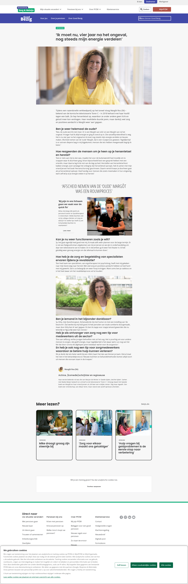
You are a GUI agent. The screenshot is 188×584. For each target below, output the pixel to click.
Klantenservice (113, 9)
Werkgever (163, 1)
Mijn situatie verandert (49, 9)
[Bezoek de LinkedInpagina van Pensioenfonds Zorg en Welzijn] (129, 517)
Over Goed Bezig (75, 18)
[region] (94, 565)
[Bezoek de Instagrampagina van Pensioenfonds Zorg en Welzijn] (125, 517)
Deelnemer (150, 1)
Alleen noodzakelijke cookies (144, 565)
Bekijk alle (145, 404)
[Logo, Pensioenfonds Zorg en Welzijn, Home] (26, 9)
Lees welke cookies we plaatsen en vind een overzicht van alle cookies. (32, 577)
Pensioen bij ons (74, 9)
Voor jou (43, 18)
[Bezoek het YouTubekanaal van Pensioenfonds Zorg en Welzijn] (133, 517)
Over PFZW (93, 9)
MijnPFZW (163, 9)
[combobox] (154, 18)
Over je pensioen (58, 18)
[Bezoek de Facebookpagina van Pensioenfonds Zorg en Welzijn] (121, 517)
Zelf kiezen (121, 565)
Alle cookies (166, 565)
